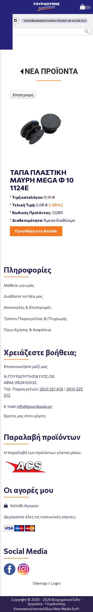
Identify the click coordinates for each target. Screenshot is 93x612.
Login (56, 583)
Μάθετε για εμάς (19, 285)
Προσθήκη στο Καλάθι (36, 230)
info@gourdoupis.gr (34, 406)
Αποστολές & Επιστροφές (27, 307)
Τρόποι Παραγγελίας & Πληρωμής (35, 318)
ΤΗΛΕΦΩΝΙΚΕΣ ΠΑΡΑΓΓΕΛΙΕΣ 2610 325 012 (54, 20)
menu (7, 7)
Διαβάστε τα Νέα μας (23, 296)
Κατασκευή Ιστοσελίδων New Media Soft (46, 609)
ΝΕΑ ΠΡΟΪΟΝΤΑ (51, 71)
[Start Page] (46, 7)
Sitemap (40, 583)
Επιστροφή (23, 94)
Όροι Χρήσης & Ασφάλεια (27, 329)
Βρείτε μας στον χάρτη (24, 415)
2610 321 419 (51, 389)
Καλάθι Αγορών (24, 505)
